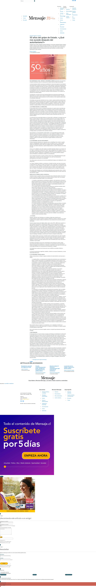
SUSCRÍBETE (6, 383)
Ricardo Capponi (33, 51)
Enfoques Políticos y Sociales (35, 35)
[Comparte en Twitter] (30, 361)
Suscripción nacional (5, 572)
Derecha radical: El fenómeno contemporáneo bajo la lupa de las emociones (55, 368)
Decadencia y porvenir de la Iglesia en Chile (26, 366)
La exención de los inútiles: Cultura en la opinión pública (69, 367)
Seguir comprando (68, 574)
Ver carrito (35, 574)
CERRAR (1, 476)
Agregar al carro (3, 574)
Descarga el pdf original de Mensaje (39, 359)
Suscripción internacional (5, 573)
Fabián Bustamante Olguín (40, 372)
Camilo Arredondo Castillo (69, 370)
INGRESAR (11, 383)
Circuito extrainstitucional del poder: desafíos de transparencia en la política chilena (40, 368)
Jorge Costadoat (24, 369)
